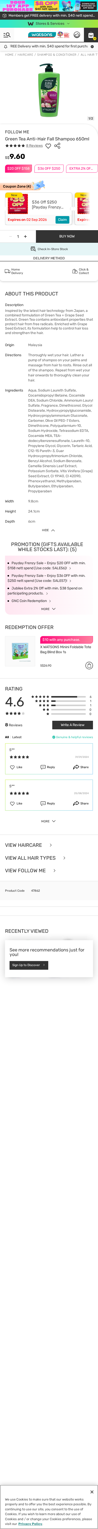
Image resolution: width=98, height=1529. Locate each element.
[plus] (25, 236)
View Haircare (24, 845)
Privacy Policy (30, 1524)
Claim (62, 220)
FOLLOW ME (17, 131)
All (7, 737)
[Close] (91, 1491)
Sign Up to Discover (26, 965)
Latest (17, 737)
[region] (49, 1507)
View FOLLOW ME (26, 870)
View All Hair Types (31, 858)
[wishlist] (48, 145)
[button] (91, 35)
